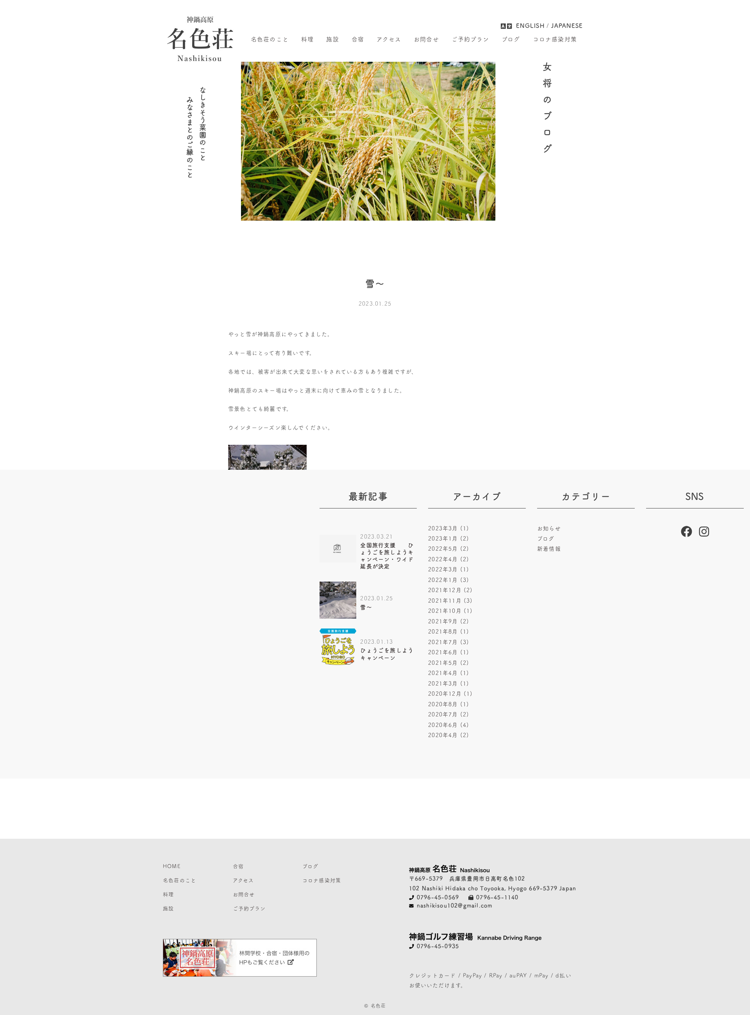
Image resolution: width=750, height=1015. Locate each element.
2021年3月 (448, 683)
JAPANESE (566, 26)
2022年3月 (448, 569)
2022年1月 (448, 580)
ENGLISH (530, 26)
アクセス (389, 39)
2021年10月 (450, 611)
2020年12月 (450, 693)
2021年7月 (448, 642)
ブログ (511, 39)
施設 (332, 39)
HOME (171, 866)
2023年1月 (448, 538)
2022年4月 (448, 559)
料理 (307, 39)
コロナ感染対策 (555, 39)
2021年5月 (448, 663)
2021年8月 (448, 631)
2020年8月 (448, 704)
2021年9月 (448, 621)
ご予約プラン (470, 39)
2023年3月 (448, 528)
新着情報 (549, 548)
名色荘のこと (270, 39)
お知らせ (549, 528)
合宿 (358, 39)
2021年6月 (448, 652)
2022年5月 (448, 548)
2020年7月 (448, 714)
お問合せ (426, 39)
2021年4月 (448, 673)
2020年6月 (448, 725)
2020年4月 (448, 735)
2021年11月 (450, 600)
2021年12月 (450, 590)
